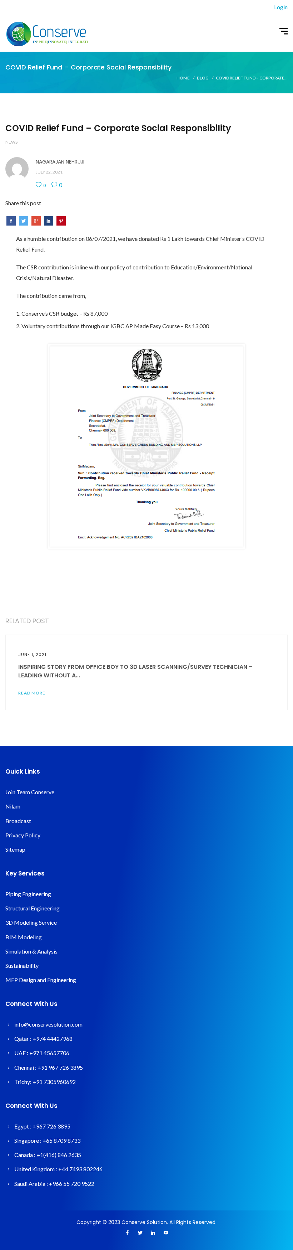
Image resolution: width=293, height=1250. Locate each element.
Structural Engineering (32, 908)
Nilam (12, 806)
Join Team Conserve (29, 792)
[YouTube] (165, 1233)
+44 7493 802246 (80, 1169)
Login (281, 7)
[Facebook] (127, 1233)
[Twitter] (140, 1233)
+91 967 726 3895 (60, 1067)
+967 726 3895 (51, 1126)
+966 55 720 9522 (71, 1183)
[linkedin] (152, 1233)
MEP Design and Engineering (40, 979)
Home (183, 78)
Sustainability (22, 965)
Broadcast (18, 820)
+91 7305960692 (54, 1081)
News (11, 142)
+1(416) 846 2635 (58, 1154)
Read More (31, 693)
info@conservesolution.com (48, 1024)
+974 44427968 (53, 1038)
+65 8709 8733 (61, 1140)
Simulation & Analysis (31, 951)
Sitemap (15, 849)
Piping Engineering (28, 893)
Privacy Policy (22, 835)
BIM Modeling (23, 937)
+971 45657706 (49, 1052)
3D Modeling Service (31, 922)
